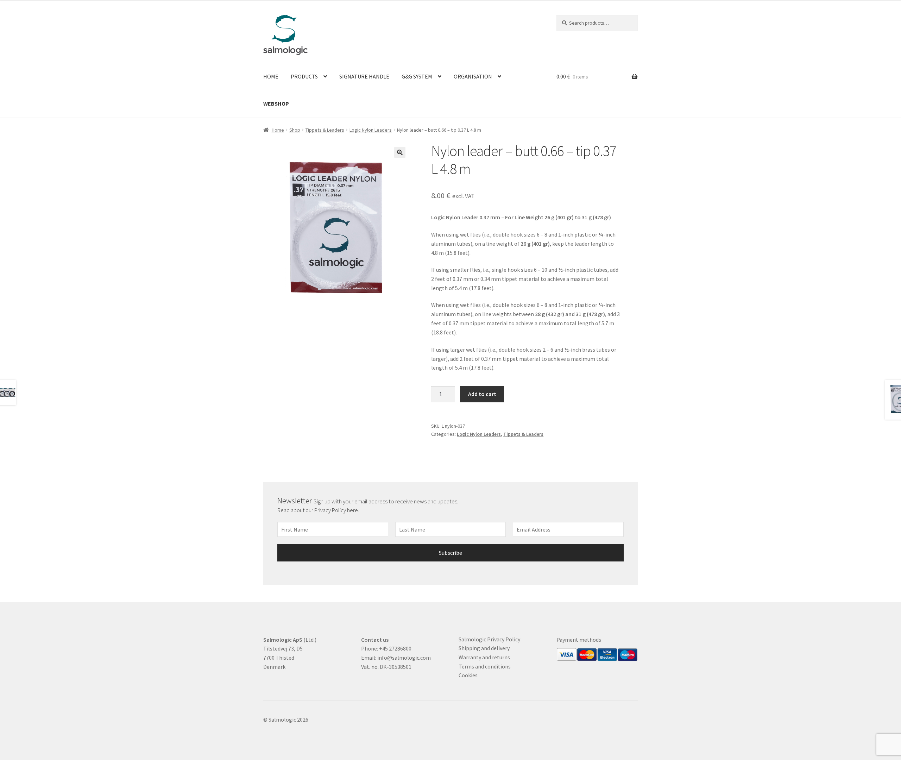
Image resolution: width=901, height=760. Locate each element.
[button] (399, 152)
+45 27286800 (395, 648)
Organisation (473, 76)
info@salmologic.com (404, 657)
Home (270, 76)
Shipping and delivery (484, 648)
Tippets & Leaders (324, 130)
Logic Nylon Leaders (370, 130)
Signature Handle (364, 76)
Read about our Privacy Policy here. (318, 510)
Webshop (276, 103)
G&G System (417, 76)
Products (304, 76)
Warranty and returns (484, 657)
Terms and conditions (485, 666)
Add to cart (482, 393)
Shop (294, 130)
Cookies (468, 675)
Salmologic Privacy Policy (489, 639)
